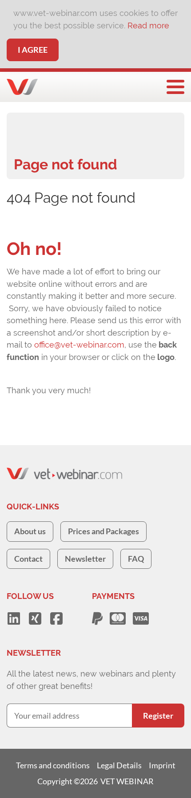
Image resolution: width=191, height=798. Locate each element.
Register (158, 715)
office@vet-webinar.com (79, 344)
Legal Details (119, 765)
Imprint (162, 765)
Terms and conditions (53, 765)
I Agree (33, 50)
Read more (148, 25)
